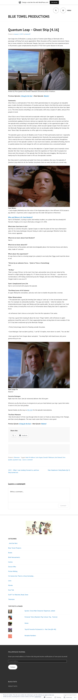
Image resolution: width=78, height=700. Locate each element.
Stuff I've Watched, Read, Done (18, 595)
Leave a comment (27, 460)
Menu (69, 10)
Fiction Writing (12, 571)
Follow (12, 667)
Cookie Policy (37, 696)
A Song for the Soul (26, 96)
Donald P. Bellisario (48, 457)
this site (29, 410)
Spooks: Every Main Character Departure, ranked (40, 611)
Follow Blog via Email (16, 652)
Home (26, 623)
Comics (10, 562)
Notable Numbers (30, 635)
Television (17, 457)
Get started (54, 2)
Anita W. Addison (30, 457)
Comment (63, 505)
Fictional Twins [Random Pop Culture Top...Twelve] (41, 617)
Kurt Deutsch (58, 457)
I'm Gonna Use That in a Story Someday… (21, 576)
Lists (9, 581)
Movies (10, 585)
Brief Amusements (14, 557)
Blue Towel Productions (28, 16)
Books (10, 553)
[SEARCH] (56, 10)
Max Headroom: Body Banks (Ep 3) (59, 470)
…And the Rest (13, 543)
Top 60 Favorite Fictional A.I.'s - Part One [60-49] (40, 629)
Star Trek (11, 590)
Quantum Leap (17, 460)
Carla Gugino (39, 457)
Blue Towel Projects (14, 548)
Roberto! (46, 96)
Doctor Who (12, 567)
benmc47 (28, 34)
